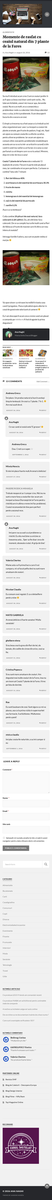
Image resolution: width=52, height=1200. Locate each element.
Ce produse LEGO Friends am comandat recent (22, 995)
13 (48, 52)
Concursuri (7, 908)
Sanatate (6, 959)
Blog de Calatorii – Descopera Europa (21, 1085)
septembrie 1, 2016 (20, 454)
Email (6, 811)
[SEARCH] (45, 864)
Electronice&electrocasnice (14, 925)
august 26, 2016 (23, 52)
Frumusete (7, 942)
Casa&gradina (8, 902)
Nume (6, 798)
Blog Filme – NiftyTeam (15, 1096)
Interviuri (7, 948)
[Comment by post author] (6, 418)
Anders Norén (17, 1195)
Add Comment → (43, 381)
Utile (5, 976)
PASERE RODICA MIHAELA (19, 488)
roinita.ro (19, 319)
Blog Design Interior (14, 1091)
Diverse (6, 919)
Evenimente (8, 931)
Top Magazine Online (14, 1102)
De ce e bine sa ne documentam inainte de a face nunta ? (26, 1015)
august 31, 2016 (13, 658)
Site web (6, 824)
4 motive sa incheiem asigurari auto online (20, 1009)
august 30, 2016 (16, 432)
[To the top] (47, 1186)
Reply (43, 410)
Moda (5, 953)
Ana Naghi (9, 52)
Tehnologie (7, 965)
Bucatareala (8, 891)
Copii (5, 914)
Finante (6, 936)
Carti (5, 896)
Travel (5, 971)
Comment (7, 770)
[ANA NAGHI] (22, 23)
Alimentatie (8, 32)
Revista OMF (11, 1079)
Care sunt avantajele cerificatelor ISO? (18, 1020)
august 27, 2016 (13, 477)
